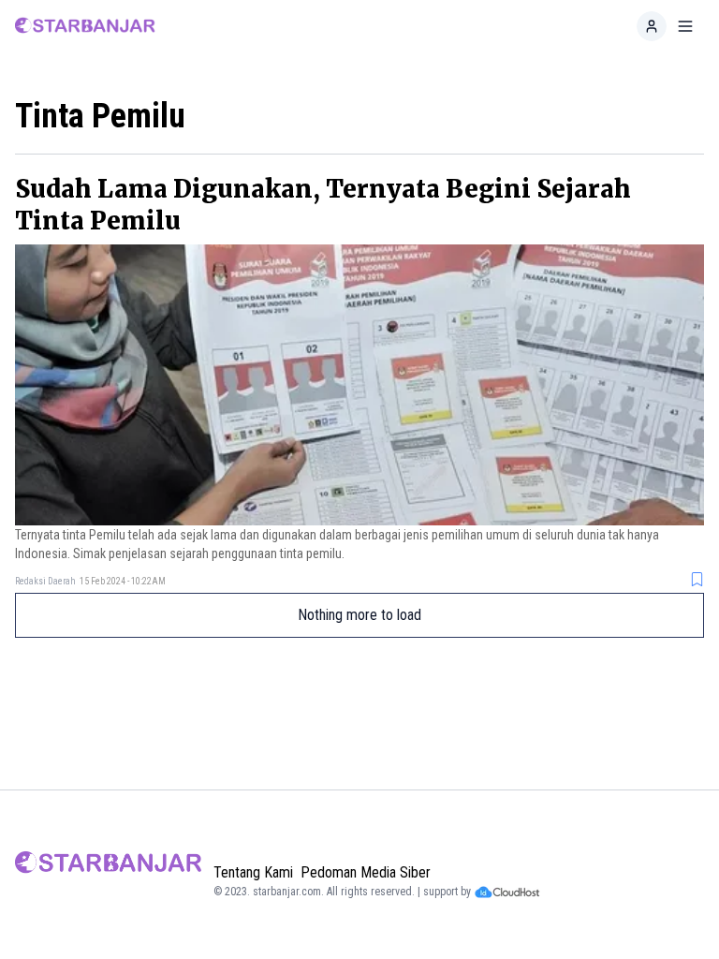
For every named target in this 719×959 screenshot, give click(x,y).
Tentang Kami (253, 872)
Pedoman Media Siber (366, 872)
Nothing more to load (359, 615)
